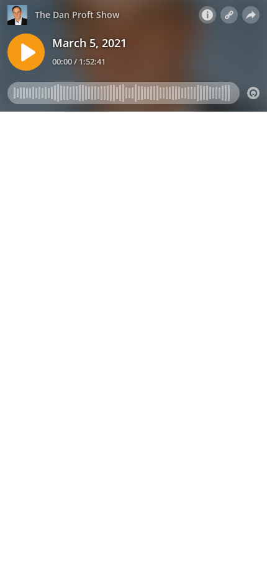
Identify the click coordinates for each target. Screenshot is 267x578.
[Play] (26, 52)
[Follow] (229, 15)
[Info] (207, 15)
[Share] (251, 15)
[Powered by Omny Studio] (253, 93)
